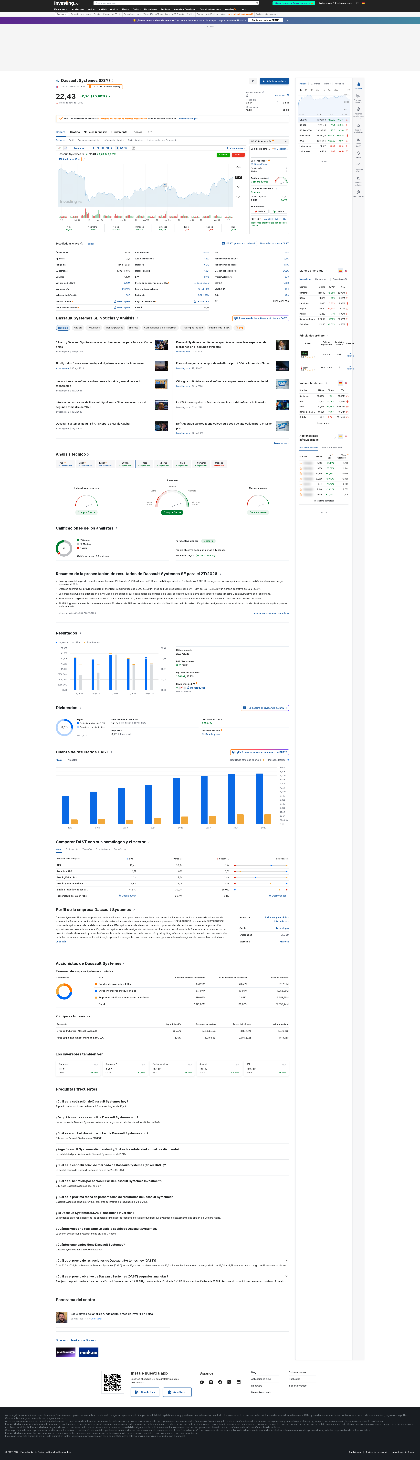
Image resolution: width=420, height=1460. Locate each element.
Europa (200, 14)
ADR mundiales (162, 14)
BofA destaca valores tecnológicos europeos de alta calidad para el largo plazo (224, 426)
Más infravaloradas (308, 447)
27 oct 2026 (203, 289)
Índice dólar (305, 146)
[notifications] (357, 3)
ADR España (178, 14)
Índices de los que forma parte (162, 140)
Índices (302, 83)
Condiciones (354, 1452)
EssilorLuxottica (160, 1064)
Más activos (305, 279)
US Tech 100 (305, 130)
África (223, 14)
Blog (253, 1372)
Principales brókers (312, 335)
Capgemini (64, 1064)
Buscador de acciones (210, 9)
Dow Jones (304, 135)
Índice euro (304, 151)
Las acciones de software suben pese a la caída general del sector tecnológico (99, 384)
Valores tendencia (311, 383)
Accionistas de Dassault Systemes (88, 963)
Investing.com (183, 351)
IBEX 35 (303, 120)
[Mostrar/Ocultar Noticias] (133, 148)
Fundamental (119, 132)
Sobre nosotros (297, 1372)
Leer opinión (350, 354)
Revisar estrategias (188, 118)
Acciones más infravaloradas (309, 437)
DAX (301, 141)
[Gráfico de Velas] (59, 148)
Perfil (71, 140)
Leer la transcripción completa (271, 613)
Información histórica (114, 140)
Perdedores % (340, 279)
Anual (59, 759)
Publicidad (294, 1379)
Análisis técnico (71, 454)
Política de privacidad (376, 1452)
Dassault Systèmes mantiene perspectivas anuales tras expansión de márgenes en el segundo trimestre (221, 344)
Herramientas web (261, 1392)
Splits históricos (136, 140)
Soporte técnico (298, 1385)
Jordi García (97, 1318)
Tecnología (282, 928)
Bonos (327, 83)
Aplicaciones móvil (261, 1379)
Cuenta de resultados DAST (82, 752)
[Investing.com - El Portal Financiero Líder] (67, 3)
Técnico (137, 132)
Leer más (61, 941)
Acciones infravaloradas (266, 14)
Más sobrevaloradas (332, 447)
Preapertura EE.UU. (112, 14)
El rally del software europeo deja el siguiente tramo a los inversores (100, 363)
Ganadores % (321, 279)
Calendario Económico (184, 9)
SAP (249, 1064)
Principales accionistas (89, 140)
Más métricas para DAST (274, 243)
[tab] (65, 464)
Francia (284, 941)
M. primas (315, 83)
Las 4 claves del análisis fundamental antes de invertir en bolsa (112, 1314)
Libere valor (279, 95)
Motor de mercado (311, 270)
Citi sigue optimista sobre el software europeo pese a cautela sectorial (222, 381)
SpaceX (203, 1064)
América (190, 14)
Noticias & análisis (95, 132)
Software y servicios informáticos (277, 919)
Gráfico (75, 132)
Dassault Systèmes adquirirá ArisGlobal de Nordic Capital (93, 423)
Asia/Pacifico (212, 14)
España (97, 14)
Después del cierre (132, 14)
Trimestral (72, 759)
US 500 (302, 125)
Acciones (61, 14)
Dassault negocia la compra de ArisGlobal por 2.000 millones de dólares (223, 363)
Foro (149, 132)
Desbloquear (129, 895)
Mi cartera (256, 1385)
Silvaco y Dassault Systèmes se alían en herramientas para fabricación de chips (104, 344)
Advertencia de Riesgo (403, 1452)
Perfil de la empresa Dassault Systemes (93, 909)
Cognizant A (111, 1064)
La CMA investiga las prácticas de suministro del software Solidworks (221, 402)
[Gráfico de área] (65, 148)
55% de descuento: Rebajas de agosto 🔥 (293, 3)
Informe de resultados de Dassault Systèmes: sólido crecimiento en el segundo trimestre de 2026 (101, 405)
